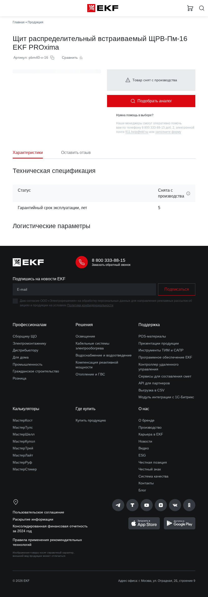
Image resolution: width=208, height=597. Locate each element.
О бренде (146, 420)
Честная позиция (152, 462)
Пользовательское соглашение (38, 512)
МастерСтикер (25, 469)
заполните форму (168, 132)
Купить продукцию (91, 420)
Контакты (146, 483)
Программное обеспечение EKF (165, 357)
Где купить (85, 409)
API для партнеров (154, 383)
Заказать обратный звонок (111, 265)
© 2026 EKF (21, 581)
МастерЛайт (23, 455)
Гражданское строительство (36, 371)
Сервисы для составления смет (164, 376)
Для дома (21, 357)
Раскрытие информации (33, 519)
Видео (143, 448)
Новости (145, 441)
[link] (118, 505)
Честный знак (149, 469)
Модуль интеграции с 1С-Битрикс (166, 397)
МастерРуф (22, 462)
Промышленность (27, 364)
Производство (150, 427)
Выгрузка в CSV (151, 390)
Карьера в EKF (150, 434)
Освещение (85, 336)
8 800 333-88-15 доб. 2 (158, 127)
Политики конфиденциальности (90, 305)
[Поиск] (201, 8)
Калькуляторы (26, 409)
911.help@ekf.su (136, 132)
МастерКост (22, 420)
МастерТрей (23, 448)
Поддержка (149, 325)
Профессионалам (29, 325)
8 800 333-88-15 (108, 260)
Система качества (153, 476)
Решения (84, 325)
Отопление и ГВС (90, 374)
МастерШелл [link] (23, 434)
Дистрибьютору (25, 350)
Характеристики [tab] (28, 152)
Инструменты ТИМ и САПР (160, 350)
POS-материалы (152, 336)
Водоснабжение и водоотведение (104, 355)
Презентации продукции (158, 343)
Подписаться (176, 289)
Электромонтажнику (29, 343)
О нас (143, 409)
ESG (142, 455)
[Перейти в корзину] (190, 8)
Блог (142, 490)
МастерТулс (23, 427)
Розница (19, 378)
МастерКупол (24, 441)
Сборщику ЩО (25, 336)
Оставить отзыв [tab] (76, 152)
